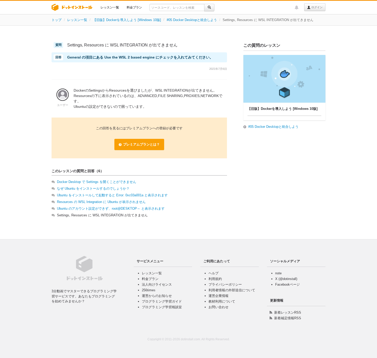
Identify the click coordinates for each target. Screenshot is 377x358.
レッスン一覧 (110, 7)
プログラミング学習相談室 (162, 307)
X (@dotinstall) (286, 279)
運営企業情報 (219, 296)
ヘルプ (214, 273)
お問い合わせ (219, 307)
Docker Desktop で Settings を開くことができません (96, 182)
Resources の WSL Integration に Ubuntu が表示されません (101, 202)
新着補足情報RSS (287, 318)
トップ (57, 20)
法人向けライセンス (157, 284)
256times (148, 290)
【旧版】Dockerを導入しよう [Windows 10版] (127, 20)
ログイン (317, 7)
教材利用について (222, 301)
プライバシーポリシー (225, 284)
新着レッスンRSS (287, 312)
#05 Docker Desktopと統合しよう (192, 20)
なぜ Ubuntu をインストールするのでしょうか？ (93, 188)
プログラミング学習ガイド (162, 301)
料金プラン (134, 7)
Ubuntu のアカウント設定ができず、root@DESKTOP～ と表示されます (111, 208)
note (278, 273)
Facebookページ (287, 284)
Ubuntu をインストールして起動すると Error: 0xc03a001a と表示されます (112, 195)
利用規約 (215, 279)
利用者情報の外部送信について (232, 290)
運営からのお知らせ (157, 296)
